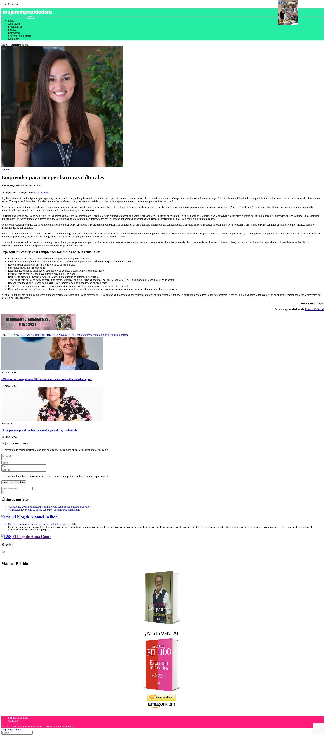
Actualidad (14, 23)
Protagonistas (15, 26)
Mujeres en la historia (19, 35)
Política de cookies (18, 717)
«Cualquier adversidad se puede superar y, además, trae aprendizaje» (44, 509)
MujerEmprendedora (12, 729)
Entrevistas (14, 32)
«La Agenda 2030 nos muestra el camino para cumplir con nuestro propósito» (49, 506)
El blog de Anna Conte (31, 536)
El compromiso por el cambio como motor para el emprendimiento (39, 430)
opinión (103, 334)
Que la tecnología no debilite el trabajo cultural (33, 524)
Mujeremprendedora (88, 334)
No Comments (42, 192)
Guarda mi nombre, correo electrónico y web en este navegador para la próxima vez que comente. (57, 476)
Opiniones (13, 38)
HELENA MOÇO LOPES (61, 334)
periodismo (114, 334)
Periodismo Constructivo (31, 17)
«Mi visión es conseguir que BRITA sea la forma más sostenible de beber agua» (46, 379)
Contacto (13, 4)
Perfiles (12, 29)
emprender (40, 334)
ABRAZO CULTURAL (21, 334)
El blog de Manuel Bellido (35, 517)
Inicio (11, 20)
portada (124, 334)
